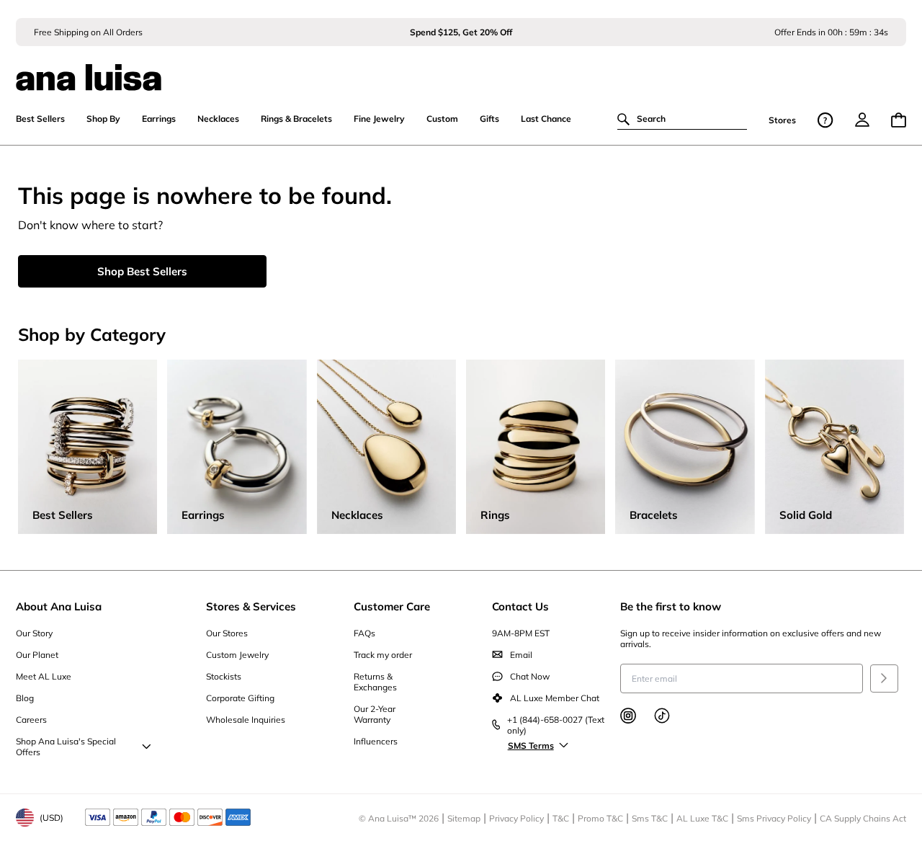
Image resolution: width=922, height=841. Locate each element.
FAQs (364, 633)
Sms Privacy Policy (774, 818)
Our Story (34, 633)
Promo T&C (600, 818)
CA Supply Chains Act (863, 818)
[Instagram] (628, 716)
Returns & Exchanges (375, 682)
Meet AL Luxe (43, 676)
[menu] (862, 119)
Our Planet (37, 654)
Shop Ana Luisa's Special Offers (66, 746)
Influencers (376, 741)
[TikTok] (662, 716)
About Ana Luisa (59, 606)
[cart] (898, 120)
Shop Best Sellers (142, 271)
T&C (560, 818)
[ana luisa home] (460, 68)
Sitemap (463, 818)
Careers (31, 719)
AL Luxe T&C (702, 818)
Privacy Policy (516, 818)
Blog (25, 698)
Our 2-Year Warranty (374, 714)
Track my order (383, 654)
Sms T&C (650, 818)
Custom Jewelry (237, 654)
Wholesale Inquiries (245, 719)
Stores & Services (251, 606)
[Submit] (884, 678)
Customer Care (392, 606)
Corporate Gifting (240, 698)
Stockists (223, 676)
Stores (782, 120)
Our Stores (227, 633)
